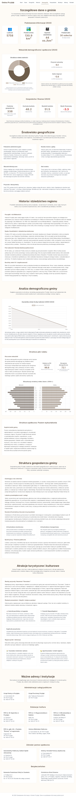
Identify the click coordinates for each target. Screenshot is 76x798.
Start (21, 2)
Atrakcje (60, 2)
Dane (25, 2)
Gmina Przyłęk (8, 2)
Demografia (45, 2)
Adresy (66, 2)
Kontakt (72, 2)
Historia (38, 2)
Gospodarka (53, 2)
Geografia (31, 2)
